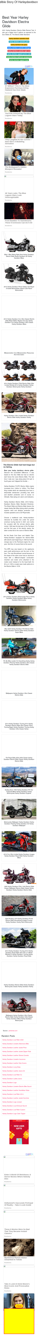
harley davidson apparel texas (19, 60)
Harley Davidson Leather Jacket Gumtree (15, 1098)
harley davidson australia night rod (19, 51)
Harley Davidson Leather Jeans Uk (13, 1071)
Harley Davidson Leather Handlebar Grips (15, 1090)
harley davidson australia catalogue (19, 48)
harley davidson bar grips (19, 45)
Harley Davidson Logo (9, 1082)
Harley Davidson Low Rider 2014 (13, 1094)
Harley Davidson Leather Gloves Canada (15, 1055)
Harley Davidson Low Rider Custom (13, 1110)
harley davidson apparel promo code (19, 54)
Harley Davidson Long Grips (11, 1067)
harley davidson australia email (19, 39)
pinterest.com (13, 1031)
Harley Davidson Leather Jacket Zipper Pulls (16, 1051)
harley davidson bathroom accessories (19, 57)
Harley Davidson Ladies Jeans (12, 1079)
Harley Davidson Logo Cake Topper (13, 1113)
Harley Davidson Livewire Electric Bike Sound (16, 1086)
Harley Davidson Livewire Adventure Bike (15, 1044)
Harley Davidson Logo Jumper (12, 1102)
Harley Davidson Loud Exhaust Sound (14, 1106)
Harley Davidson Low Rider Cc (12, 1075)
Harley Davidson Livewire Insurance (13, 1059)
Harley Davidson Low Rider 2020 (13, 1040)
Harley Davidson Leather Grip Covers (14, 1063)
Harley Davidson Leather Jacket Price (14, 1048)
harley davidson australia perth (19, 42)
